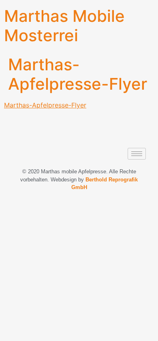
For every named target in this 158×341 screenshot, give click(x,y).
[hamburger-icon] (137, 154)
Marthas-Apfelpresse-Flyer (45, 105)
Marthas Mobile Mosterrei (64, 25)
